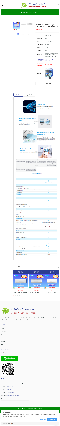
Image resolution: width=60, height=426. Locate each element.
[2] (16, 25)
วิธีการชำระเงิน (4, 335)
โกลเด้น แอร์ (13, 399)
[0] (58, 6)
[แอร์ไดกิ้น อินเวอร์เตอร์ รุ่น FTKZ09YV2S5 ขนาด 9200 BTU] (58, 19)
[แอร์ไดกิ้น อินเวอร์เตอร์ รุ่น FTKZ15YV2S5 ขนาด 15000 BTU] (1, 19)
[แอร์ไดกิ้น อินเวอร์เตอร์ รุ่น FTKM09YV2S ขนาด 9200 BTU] (20, 281)
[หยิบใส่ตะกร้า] (19, 272)
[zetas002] (23, 24)
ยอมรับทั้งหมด (52, 419)
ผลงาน (2, 338)
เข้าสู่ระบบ (3, 344)
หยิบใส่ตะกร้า (49, 83)
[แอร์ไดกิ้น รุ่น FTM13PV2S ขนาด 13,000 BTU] (52, 281)
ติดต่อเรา (3, 341)
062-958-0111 (10, 389)
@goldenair (8, 353)
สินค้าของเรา (3, 332)
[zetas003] (30, 24)
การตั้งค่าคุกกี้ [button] (42, 419)
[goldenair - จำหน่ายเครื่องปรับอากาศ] (33, 5)
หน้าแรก (2, 328)
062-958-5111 (10, 386)
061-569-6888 (10, 392)
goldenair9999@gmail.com (13, 395)
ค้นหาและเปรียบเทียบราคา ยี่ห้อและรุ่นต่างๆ (30, 12)
